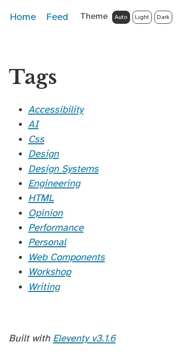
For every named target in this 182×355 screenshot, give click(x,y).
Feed (57, 17)
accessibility (55, 109)
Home (23, 17)
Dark (163, 17)
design (43, 154)
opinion (45, 213)
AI (33, 124)
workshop (49, 272)
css (36, 139)
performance (55, 227)
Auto (121, 17)
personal (47, 242)
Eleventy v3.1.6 (84, 338)
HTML (41, 198)
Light (142, 17)
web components (66, 257)
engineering (54, 183)
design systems (63, 169)
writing (44, 287)
